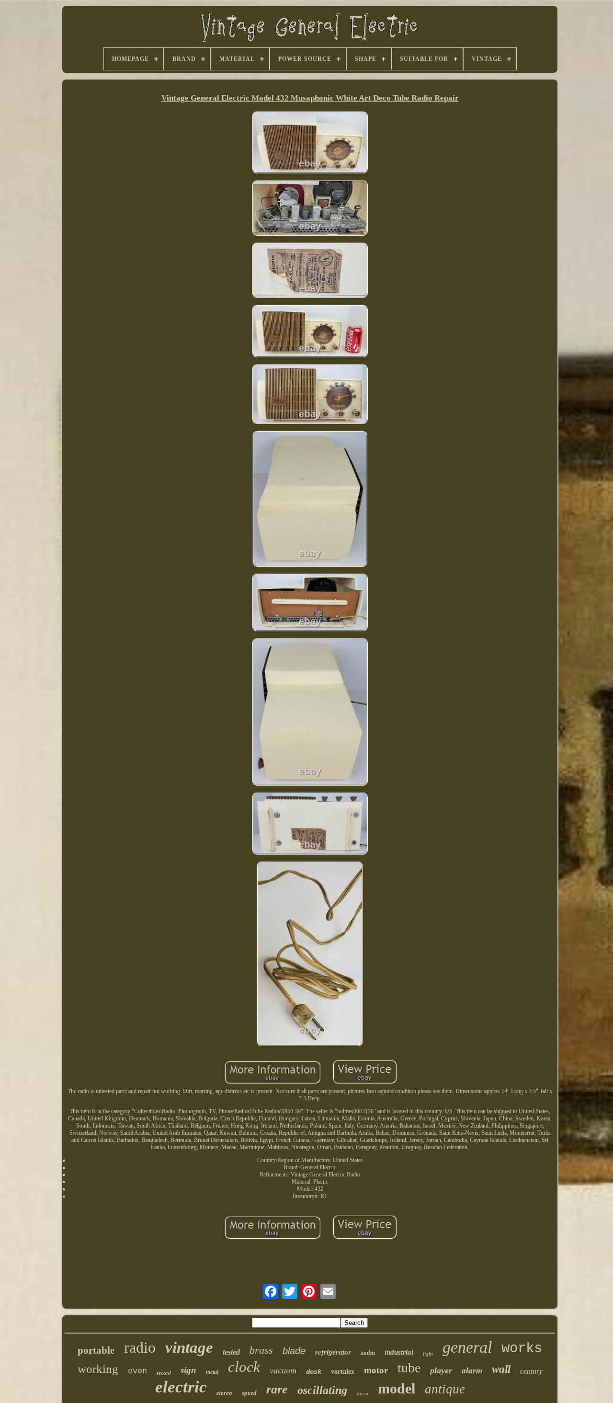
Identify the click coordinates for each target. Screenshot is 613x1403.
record (164, 1373)
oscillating (322, 1390)
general (467, 1347)
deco (362, 1394)
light (428, 1354)
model (396, 1388)
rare (277, 1389)
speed (249, 1392)
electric (181, 1387)
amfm (368, 1352)
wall (501, 1369)
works (521, 1349)
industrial (399, 1352)
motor (376, 1370)
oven (137, 1371)
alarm (472, 1370)
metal (212, 1372)
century (531, 1371)
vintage (189, 1347)
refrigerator (333, 1352)
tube (408, 1367)
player (441, 1370)
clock (244, 1366)
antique (445, 1389)
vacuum (283, 1370)
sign (188, 1370)
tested (231, 1352)
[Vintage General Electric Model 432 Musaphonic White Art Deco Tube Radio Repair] (310, 143)
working (98, 1368)
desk (313, 1372)
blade (294, 1351)
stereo (224, 1392)
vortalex (342, 1371)
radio (140, 1347)
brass (261, 1350)
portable (96, 1350)
